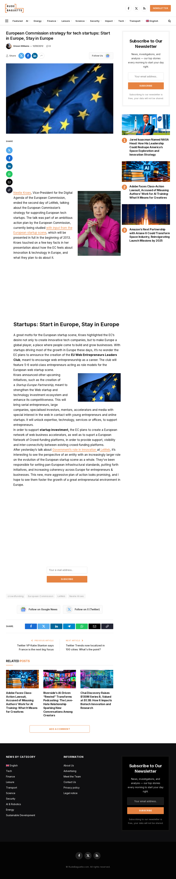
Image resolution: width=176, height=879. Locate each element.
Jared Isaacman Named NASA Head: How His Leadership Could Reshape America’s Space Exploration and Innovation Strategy (149, 147)
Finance (51, 21)
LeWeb (105, 449)
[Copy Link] (9, 190)
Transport (134, 21)
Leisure (66, 21)
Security (95, 21)
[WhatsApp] (9, 174)
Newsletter (160, 8)
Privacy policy (72, 787)
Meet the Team (72, 776)
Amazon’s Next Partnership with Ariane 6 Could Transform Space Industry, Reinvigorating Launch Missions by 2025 (149, 235)
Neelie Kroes (22, 192)
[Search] (169, 21)
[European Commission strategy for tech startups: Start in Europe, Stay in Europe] (59, 98)
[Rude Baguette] (14, 8)
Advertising (70, 771)
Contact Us (70, 782)
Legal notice (71, 793)
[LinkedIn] (9, 166)
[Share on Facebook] (28, 56)
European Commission (40, 596)
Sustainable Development (20, 815)
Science (80, 21)
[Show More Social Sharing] (41, 56)
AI (27, 21)
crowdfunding (16, 596)
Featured (18, 21)
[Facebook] (9, 158)
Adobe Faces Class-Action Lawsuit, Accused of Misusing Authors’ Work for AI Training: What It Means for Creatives (21, 702)
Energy (38, 21)
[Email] (9, 182)
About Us (69, 765)
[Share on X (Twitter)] (21, 56)
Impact (109, 21)
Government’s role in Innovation (74, 449)
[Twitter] (9, 150)
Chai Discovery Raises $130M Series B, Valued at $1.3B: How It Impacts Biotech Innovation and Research (96, 700)
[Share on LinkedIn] (35, 56)
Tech (121, 21)
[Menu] (6, 21)
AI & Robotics (13, 804)
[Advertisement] (67, 165)
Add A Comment (59, 729)
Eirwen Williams (21, 46)
